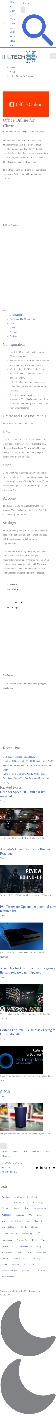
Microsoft (38, 1221)
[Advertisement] (25, 202)
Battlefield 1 (32, 1197)
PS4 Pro (5, 1246)
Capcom (5, 1208)
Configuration (16, 315)
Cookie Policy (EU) (9, 1171)
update (4, 1264)
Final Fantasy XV (39, 1208)
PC (38, 1233)
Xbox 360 (26, 1271)
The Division (41, 1253)
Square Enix (7, 1252)
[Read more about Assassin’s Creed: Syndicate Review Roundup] (21, 879)
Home (12, 4)
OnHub (5, 1091)
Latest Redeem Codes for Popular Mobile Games (25, 774)
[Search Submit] (23, 9)
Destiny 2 (16, 1208)
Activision (6, 1197)
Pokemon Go (22, 1240)
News (12, 13)
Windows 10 (29, 1264)
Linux (39, 1215)
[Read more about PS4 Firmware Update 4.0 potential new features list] (21, 936)
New (12, 323)
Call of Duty (38, 1203)
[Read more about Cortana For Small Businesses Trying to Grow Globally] (21, 1059)
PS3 (33, 1240)
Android (19, 1197)
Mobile (24, 1227)
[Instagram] (45, 1167)
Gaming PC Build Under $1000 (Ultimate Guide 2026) (28, 761)
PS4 (43, 1240)
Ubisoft (5, 1258)
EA (26, 1208)
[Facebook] (50, 1167)
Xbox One (40, 1270)
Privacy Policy (15, 1163)
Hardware (20, 1215)
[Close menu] (3, 1146)
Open (12, 327)
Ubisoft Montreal (19, 1258)
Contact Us (5, 1167)
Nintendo (35, 1227)
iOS (30, 1215)
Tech (12, 19)
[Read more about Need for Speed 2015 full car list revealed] (21, 821)
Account (14, 332)
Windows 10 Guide (9, 1271)
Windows (15, 1264)
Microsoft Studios (9, 1227)
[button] (13, 36)
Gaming (6, 1214)
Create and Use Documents (22, 319)
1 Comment (8, 131)
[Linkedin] (41, 1167)
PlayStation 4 (7, 1240)
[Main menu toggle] (53, 56)
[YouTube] (54, 1167)
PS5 (13, 1246)
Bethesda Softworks (21, 1203)
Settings (13, 336)
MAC (4, 1221)
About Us (4, 1163)
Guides (12, 34)
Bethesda (5, 1203)
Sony (39, 1246)
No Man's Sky (27, 1233)
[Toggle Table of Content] (5, 310)
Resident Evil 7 (26, 1246)
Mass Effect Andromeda (20, 1221)
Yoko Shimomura (8, 1276)
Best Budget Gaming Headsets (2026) (20, 757)
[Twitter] (37, 1167)
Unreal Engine (36, 1258)
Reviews (12, 43)
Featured (12, 25)
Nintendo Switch (9, 1233)
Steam (19, 1253)
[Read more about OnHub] (21, 1117)
